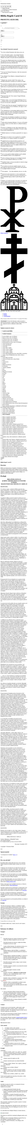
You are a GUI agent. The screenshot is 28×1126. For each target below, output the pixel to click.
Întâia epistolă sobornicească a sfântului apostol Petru (14, 448)
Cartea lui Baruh (6, 396)
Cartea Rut (4, 346)
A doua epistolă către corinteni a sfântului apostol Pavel (14, 427)
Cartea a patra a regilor (7, 352)
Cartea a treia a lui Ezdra (7, 400)
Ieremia (4, 370)
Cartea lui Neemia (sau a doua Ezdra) (10, 359)
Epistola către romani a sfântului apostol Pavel (12, 424)
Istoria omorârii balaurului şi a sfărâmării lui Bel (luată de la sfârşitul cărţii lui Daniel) (14, 406)
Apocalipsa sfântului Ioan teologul (10, 456)
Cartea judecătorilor (6, 345)
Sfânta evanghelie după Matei (9, 417)
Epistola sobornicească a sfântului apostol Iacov (13, 446)
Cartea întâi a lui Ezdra (7, 357)
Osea (3, 376)
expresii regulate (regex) (21, 1017)
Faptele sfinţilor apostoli (7, 422)
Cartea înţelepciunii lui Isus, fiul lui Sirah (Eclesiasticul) (14, 403)
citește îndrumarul (13, 885)
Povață (5, 313)
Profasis (5, 314)
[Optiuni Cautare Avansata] (4, 28)
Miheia (3, 383)
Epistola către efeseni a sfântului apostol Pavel (12, 429)
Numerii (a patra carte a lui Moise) (10, 340)
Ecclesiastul (5, 366)
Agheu (3, 388)
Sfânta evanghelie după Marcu (9, 418)
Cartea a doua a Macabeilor (8, 410)
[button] (2, 30)
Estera (3, 360)
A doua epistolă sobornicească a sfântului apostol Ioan (14, 452)
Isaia (3, 369)
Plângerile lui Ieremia (7, 371)
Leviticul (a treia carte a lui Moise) (10, 339)
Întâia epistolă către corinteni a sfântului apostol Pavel (14, 425)
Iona (3, 381)
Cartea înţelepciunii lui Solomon (9, 401)
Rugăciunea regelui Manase (8, 413)
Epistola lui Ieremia (6, 397)
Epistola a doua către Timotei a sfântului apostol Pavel (14, 441)
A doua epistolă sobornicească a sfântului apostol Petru (14, 449)
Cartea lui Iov (5, 361)
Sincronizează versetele (7, 12)
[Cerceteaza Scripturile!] (19, 28)
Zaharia (4, 390)
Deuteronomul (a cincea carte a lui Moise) (11, 342)
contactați (4, 900)
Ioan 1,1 (15, 854)
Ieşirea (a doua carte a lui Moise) (9, 337)
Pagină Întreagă (5, 8)
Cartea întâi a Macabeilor (8, 408)
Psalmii (4, 363)
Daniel (3, 374)
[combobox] (8, 32)
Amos (3, 379)
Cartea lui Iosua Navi (7, 343)
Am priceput (4, 321)
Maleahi (4, 391)
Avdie (3, 380)
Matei (3, 948)
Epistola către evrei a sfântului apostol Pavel (12, 445)
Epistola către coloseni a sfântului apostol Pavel (13, 432)
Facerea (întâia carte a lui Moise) (9, 336)
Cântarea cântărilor (6, 367)
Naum (3, 384)
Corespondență (6, 316)
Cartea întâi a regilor (6, 347)
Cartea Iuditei (5, 394)
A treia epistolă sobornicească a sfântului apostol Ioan (14, 453)
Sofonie (4, 387)
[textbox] (7, 32)
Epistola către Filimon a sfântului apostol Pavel (12, 443)
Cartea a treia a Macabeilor (8, 411)
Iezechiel (4, 373)
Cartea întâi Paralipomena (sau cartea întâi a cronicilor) (14, 353)
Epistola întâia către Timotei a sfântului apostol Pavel (14, 439)
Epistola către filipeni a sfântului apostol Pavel (12, 431)
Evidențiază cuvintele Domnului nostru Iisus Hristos (9, 10)
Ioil (3, 377)
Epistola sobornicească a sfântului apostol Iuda (12, 455)
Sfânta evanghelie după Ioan (8, 421)
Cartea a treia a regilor (7, 350)
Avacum (4, 386)
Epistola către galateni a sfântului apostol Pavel (12, 428)
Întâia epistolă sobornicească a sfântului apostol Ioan (14, 450)
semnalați (24, 890)
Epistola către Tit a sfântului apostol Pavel (11, 442)
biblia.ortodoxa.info (11, 881)
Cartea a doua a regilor (7, 349)
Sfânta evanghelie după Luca (8, 419)
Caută (2, 458)
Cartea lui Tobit (5, 393)
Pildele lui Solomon (6, 364)
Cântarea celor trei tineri (7, 398)
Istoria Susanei (5, 404)
